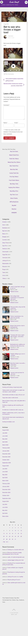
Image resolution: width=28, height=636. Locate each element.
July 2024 (4, 504)
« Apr (3, 542)
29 (9, 539)
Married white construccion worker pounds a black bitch (13, 85)
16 (12, 533)
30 (12, 539)
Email (16, 123)
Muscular (4, 266)
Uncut (3, 275)
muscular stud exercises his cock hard (17, 373)
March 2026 (5, 445)
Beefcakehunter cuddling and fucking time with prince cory (17, 345)
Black (3, 233)
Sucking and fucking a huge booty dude (12, 387)
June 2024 (5, 507)
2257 (16, 614)
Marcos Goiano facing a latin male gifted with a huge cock (13, 401)
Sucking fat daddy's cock (8, 421)
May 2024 (4, 510)
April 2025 (4, 477)
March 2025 (5, 480)
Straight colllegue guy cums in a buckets (17, 354)
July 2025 (4, 468)
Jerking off (5, 260)
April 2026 (4, 442)
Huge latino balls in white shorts (10, 397)
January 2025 (5, 486)
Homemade (5, 251)
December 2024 (6, 489)
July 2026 (4, 433)
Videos (4, 278)
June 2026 (5, 436)
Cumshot (4, 239)
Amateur (4, 222)
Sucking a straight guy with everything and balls (12, 405)
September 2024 (6, 498)
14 (6, 533)
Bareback (4, 228)
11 (18, 530)
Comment (7, 105)
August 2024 (5, 501)
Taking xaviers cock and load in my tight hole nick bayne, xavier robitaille (13, 390)
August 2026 (5, 430)
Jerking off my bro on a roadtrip (15, 576)
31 (15, 539)
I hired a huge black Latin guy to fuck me (17, 287)
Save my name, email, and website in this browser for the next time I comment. (13, 132)
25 (18, 536)
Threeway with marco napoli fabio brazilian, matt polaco (17, 335)
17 (15, 533)
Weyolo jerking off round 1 (14, 579)
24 (15, 536)
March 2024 (5, 516)
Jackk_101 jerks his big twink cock (16, 557)
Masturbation (5, 263)
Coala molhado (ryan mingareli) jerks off (12, 568)
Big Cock (4, 231)
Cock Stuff (13, 612)
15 (9, 533)
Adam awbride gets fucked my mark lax (13, 583)
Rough (4, 269)
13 (4, 533)
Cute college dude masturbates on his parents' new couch (17, 297)
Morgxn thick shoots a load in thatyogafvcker (17, 326)
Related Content (14, 291)
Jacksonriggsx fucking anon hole (16, 560)
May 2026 (4, 439)
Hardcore (4, 248)
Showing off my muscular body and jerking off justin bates (13, 563)
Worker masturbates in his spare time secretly (16, 317)
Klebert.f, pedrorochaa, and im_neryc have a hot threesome (13, 413)
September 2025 (6, 462)
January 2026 (5, 451)
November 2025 (6, 456)
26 (21, 536)
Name (6, 123)
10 (15, 530)
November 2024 (6, 492)
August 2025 (5, 465)
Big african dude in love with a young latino (17, 363)
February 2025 (6, 483)
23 (12, 536)
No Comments (10, 74)
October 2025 (5, 459)
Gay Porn (4, 245)
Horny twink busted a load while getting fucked (14, 80)
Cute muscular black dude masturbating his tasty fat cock (13, 418)
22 (9, 536)
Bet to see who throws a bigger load (12, 29)
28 (6, 539)
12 (21, 530)
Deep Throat (5, 242)
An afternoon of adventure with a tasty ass (12, 409)
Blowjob (4, 236)
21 (6, 536)
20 (4, 536)
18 (18, 533)
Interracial (4, 257)
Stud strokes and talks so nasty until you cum (13, 394)
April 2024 (4, 513)
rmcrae (10, 36)
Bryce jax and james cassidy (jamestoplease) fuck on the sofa (12, 553)
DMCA (12, 614)
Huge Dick (6, 24)
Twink (3, 272)
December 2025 (6, 454)
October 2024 (5, 495)
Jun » (7, 542)
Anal (3, 225)
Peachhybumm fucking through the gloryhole (13, 572)
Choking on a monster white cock (15, 549)
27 (4, 539)
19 (21, 533)
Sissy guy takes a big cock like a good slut (17, 307)
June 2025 (5, 471)
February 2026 (6, 448)
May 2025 (4, 474)
